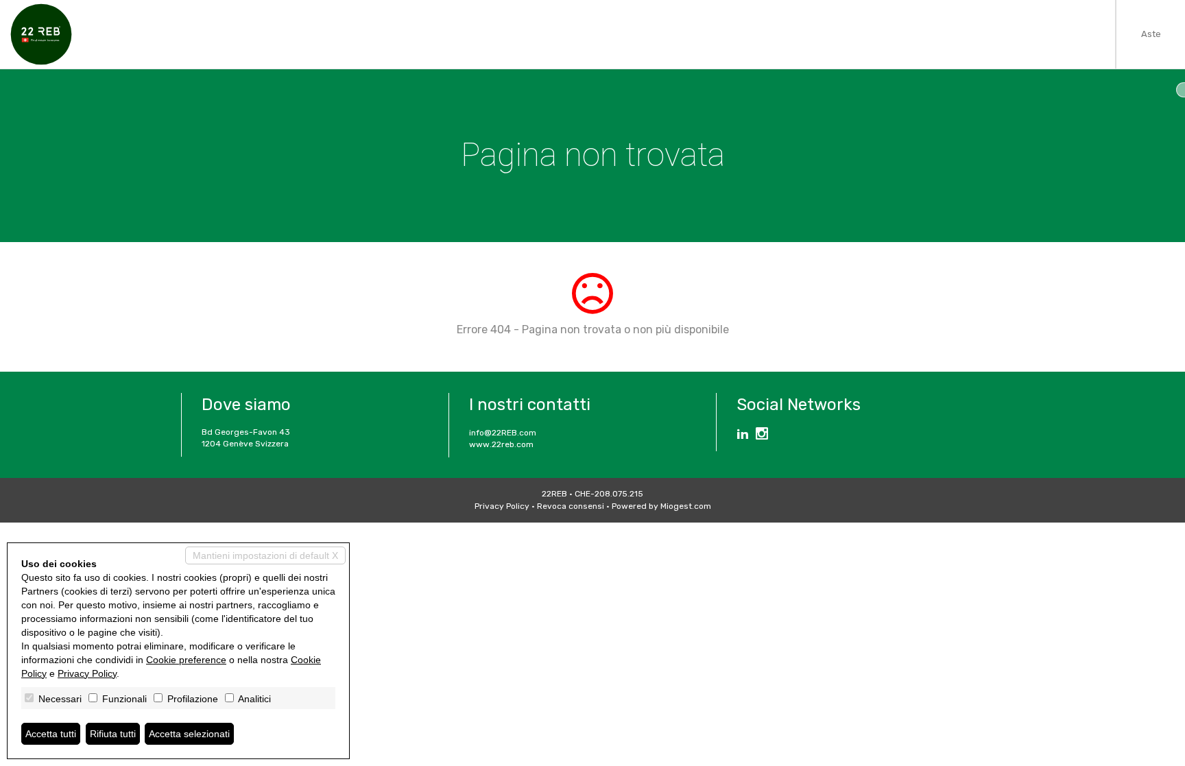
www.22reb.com (501, 444)
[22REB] (41, 34)
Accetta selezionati (189, 733)
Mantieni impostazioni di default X (265, 555)
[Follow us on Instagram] (762, 435)
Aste (1151, 34)
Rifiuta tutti (113, 733)
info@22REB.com (502, 433)
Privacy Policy (502, 506)
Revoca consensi (570, 506)
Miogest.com (685, 506)
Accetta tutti (50, 733)
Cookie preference (186, 659)
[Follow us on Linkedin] (743, 435)
